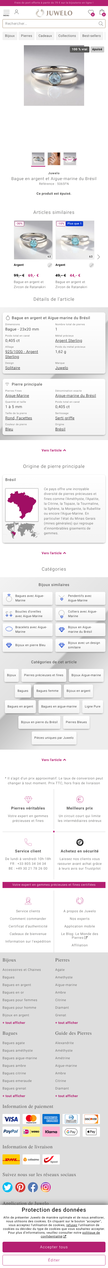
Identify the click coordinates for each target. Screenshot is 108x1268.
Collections (67, 36)
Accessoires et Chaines (22, 970)
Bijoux (10, 36)
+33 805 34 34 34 (32, 863)
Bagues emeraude (17, 1081)
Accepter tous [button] (54, 1247)
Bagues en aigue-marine (59, 706)
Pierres (26, 36)
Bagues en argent (20, 706)
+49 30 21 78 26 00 (32, 868)
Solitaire (12, 368)
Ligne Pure (92, 706)
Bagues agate (14, 1043)
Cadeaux (45, 36)
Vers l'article (52, 450)
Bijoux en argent (78, 691)
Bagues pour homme (19, 1007)
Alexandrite (64, 1043)
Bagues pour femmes (20, 1000)
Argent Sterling (68, 341)
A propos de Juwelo (80, 911)
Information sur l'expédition (28, 941)
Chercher (101, 23)
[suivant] (97, 256)
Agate (60, 970)
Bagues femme (47, 691)
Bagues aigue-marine (20, 1058)
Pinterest (20, 1187)
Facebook (33, 1187)
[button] (6, 12)
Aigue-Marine (17, 396)
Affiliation (80, 945)
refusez (71, 1225)
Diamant (62, 1007)
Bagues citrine (14, 1073)
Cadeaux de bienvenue (28, 934)
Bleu (9, 429)
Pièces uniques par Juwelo (54, 738)
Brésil (60, 429)
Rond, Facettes (18, 418)
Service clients (28, 911)
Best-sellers (91, 36)
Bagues (23, 691)
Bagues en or (13, 992)
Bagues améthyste (18, 1050)
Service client (28, 851)
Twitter (8, 1187)
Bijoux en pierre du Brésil (39, 722)
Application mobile (79, 926)
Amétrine (62, 1058)
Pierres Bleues (76, 722)
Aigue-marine (66, 985)
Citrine (60, 1000)
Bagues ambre (14, 1065)
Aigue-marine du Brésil (75, 396)
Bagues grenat (14, 1088)
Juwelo (61, 368)
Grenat (60, 1015)
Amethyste (64, 977)
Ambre (60, 992)
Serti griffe (65, 418)
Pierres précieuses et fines (44, 675)
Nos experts (80, 919)
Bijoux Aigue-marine (86, 675)
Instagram (46, 1187)
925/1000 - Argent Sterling (21, 354)
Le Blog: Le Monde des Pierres (79, 936)
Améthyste (64, 1050)
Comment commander (28, 919)
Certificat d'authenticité (28, 926)
